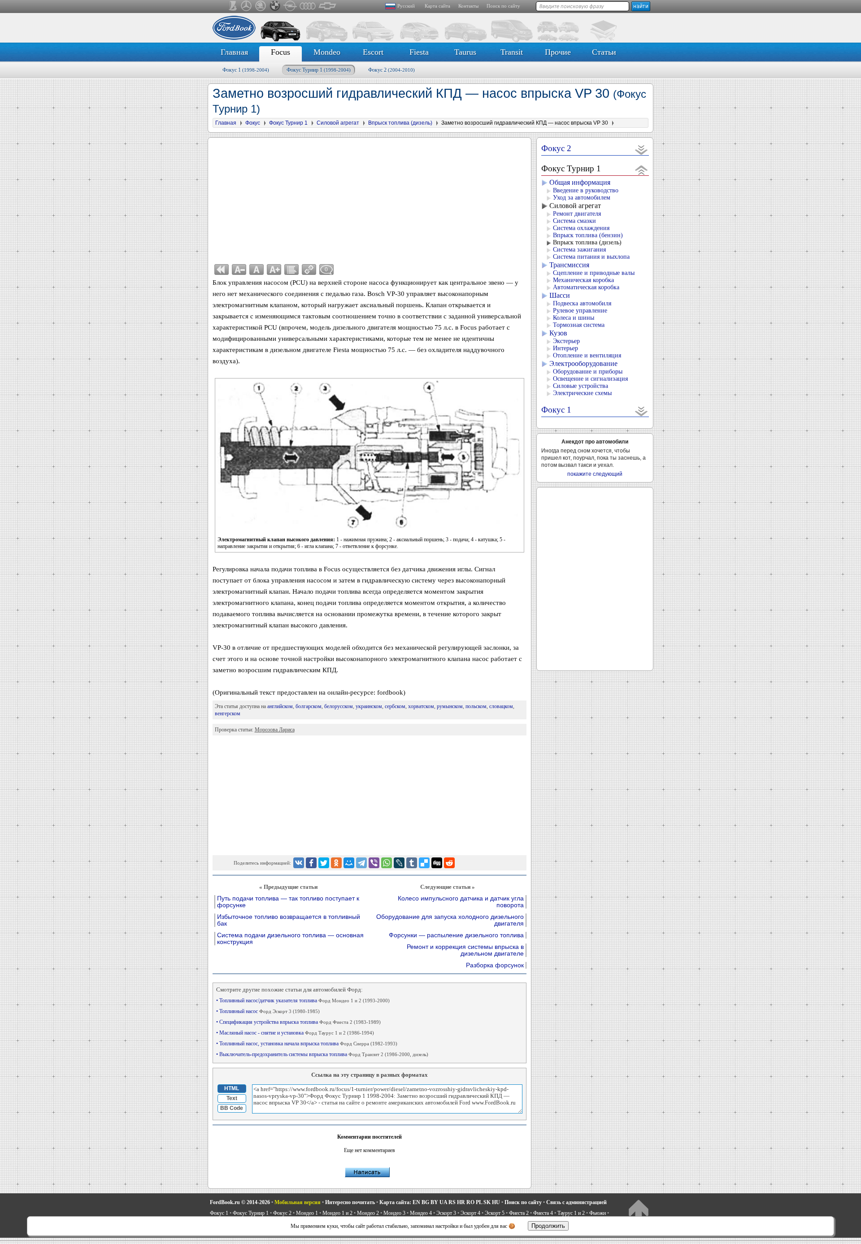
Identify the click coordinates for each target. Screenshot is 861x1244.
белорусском (338, 706)
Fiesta (419, 52)
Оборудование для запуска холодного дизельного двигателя (450, 920)
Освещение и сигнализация (590, 378)
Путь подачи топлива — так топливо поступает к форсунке (288, 902)
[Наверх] (638, 1210)
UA (443, 1202)
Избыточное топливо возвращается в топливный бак (288, 920)
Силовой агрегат (575, 205)
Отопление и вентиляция (587, 355)
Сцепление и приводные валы (594, 273)
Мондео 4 (421, 1213)
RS (452, 1202)
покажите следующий (594, 474)
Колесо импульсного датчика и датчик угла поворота (461, 902)
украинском (369, 706)
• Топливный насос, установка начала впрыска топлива (306, 1043)
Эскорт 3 (446, 1213)
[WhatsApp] (386, 862)
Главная (234, 52)
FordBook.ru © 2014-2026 (240, 1202)
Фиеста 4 (543, 1213)
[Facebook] (311, 862)
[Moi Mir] (349, 862)
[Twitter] (323, 862)
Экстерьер (566, 341)
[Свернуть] (641, 169)
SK (487, 1202)
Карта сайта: (395, 1202)
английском (280, 706)
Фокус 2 (391, 70)
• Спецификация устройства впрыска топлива (298, 1022)
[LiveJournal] (399, 862)
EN (416, 1202)
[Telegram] (361, 862)
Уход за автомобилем (581, 197)
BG (425, 1202)
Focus (280, 52)
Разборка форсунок (495, 965)
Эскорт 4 (470, 1213)
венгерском (227, 713)
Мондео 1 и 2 (337, 1213)
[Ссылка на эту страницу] (309, 269)
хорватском (421, 706)
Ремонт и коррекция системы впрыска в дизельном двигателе (465, 950)
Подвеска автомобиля (582, 303)
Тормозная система (578, 325)
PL (479, 1202)
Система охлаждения (581, 228)
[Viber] (374, 862)
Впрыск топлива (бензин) (588, 235)
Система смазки (574, 220)
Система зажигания (579, 249)
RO (470, 1202)
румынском (450, 706)
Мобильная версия (297, 1202)
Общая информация (579, 182)
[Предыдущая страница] (221, 269)
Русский (406, 6)
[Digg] (436, 862)
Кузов (558, 333)
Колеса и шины (573, 317)
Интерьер (565, 348)
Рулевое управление (580, 310)
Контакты (468, 6)
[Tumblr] (411, 862)
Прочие (558, 52)
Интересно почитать (350, 1202)
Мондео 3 (394, 1213)
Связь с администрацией (576, 1202)
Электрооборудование (583, 363)
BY (434, 1202)
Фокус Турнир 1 (319, 70)
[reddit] (449, 862)
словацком (501, 706)
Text (231, 1098)
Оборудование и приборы (587, 371)
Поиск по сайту (503, 6)
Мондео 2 (368, 1213)
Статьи (604, 52)
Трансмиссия (569, 265)
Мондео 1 (307, 1213)
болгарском (309, 706)
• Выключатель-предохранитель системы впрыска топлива (322, 1054)
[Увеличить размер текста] (274, 269)
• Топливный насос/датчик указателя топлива (303, 1000)
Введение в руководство (585, 190)
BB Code (231, 1108)
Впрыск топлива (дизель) (587, 242)
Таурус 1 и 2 (571, 1213)
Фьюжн (597, 1213)
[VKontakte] (298, 862)
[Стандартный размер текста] (256, 269)
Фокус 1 (245, 70)
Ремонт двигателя (577, 213)
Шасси (559, 295)
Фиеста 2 (519, 1213)
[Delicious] (424, 862)
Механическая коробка (583, 280)
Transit (511, 52)
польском (476, 706)
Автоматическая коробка (586, 287)
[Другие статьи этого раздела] (291, 269)
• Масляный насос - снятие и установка (295, 1033)
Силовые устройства (580, 386)
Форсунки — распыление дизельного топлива (456, 935)
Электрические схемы (582, 393)
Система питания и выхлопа (591, 256)
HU (496, 1202)
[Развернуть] (641, 149)
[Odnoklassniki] (336, 862)
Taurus (465, 52)
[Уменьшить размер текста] (239, 269)
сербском (395, 706)
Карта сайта (437, 6)
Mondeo (326, 52)
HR (461, 1202)
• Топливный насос (268, 1011)
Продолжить (548, 1225)
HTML (231, 1088)
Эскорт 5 (494, 1213)
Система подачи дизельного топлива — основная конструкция (290, 938)
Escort (373, 52)
